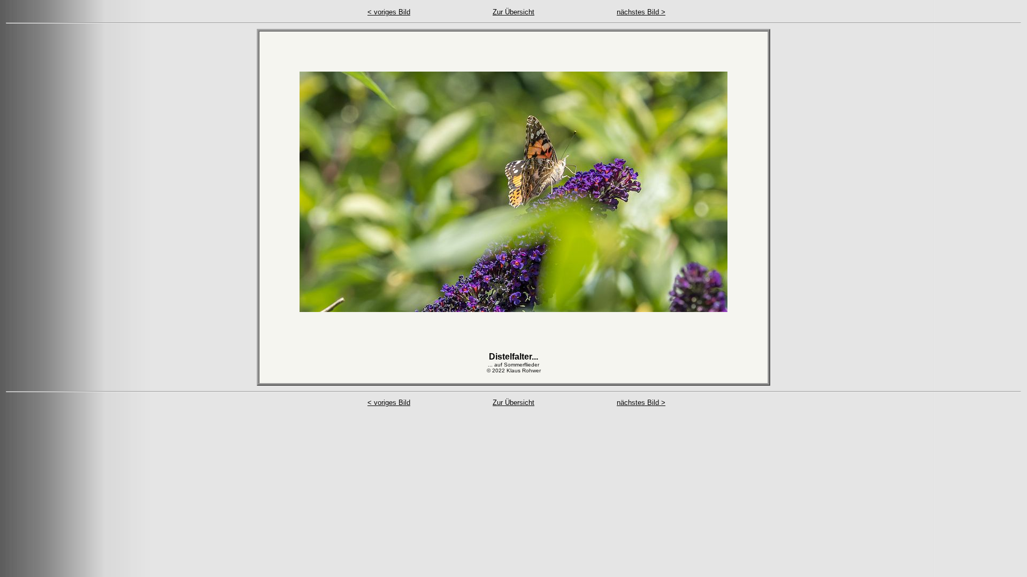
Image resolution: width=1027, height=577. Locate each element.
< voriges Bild (388, 12)
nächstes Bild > (641, 12)
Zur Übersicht (513, 12)
